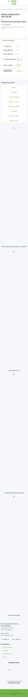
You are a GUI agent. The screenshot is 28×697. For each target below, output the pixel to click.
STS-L (25, 9)
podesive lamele (19, 65)
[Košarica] (26, 2)
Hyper (16, 691)
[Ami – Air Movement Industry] (14, 2)
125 (18, 54)
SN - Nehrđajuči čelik (17, 9)
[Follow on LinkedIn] (17, 665)
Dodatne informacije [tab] (8, 40)
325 (18, 50)
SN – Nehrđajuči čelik (19, 59)
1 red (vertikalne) (19, 70)
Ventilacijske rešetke (6, 9)
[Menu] (2, 3)
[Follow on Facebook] (10, 665)
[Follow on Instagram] (14, 665)
